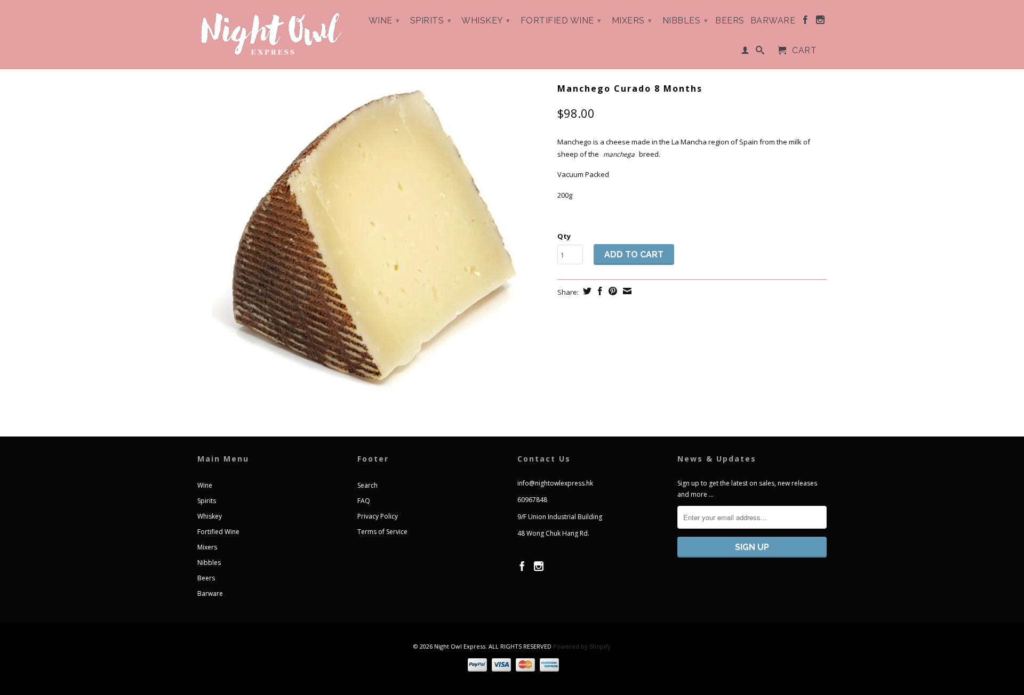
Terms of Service (382, 531)
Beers (730, 21)
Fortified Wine (561, 20)
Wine (384, 20)
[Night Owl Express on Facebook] (805, 21)
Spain (748, 142)
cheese (618, 142)
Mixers (632, 20)
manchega (619, 154)
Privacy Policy (377, 516)
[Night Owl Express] (272, 34)
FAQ (363, 500)
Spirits (431, 20)
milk (795, 142)
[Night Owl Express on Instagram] (820, 21)
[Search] (760, 52)
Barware (773, 21)
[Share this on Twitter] (585, 291)
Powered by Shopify (582, 646)
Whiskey (485, 20)
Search (367, 485)
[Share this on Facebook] (598, 291)
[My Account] (745, 52)
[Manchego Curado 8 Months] (372, 240)
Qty (564, 236)
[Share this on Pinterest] (611, 291)
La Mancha (689, 142)
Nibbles (685, 20)
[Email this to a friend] (625, 291)
